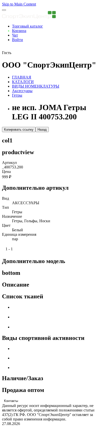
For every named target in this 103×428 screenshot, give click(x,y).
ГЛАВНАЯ (21, 77)
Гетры (17, 95)
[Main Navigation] (4, 10)
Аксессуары (22, 91)
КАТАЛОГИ (23, 82)
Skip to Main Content (19, 4)
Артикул (9, 162)
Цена (6, 171)
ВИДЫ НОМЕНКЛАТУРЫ (35, 86)
